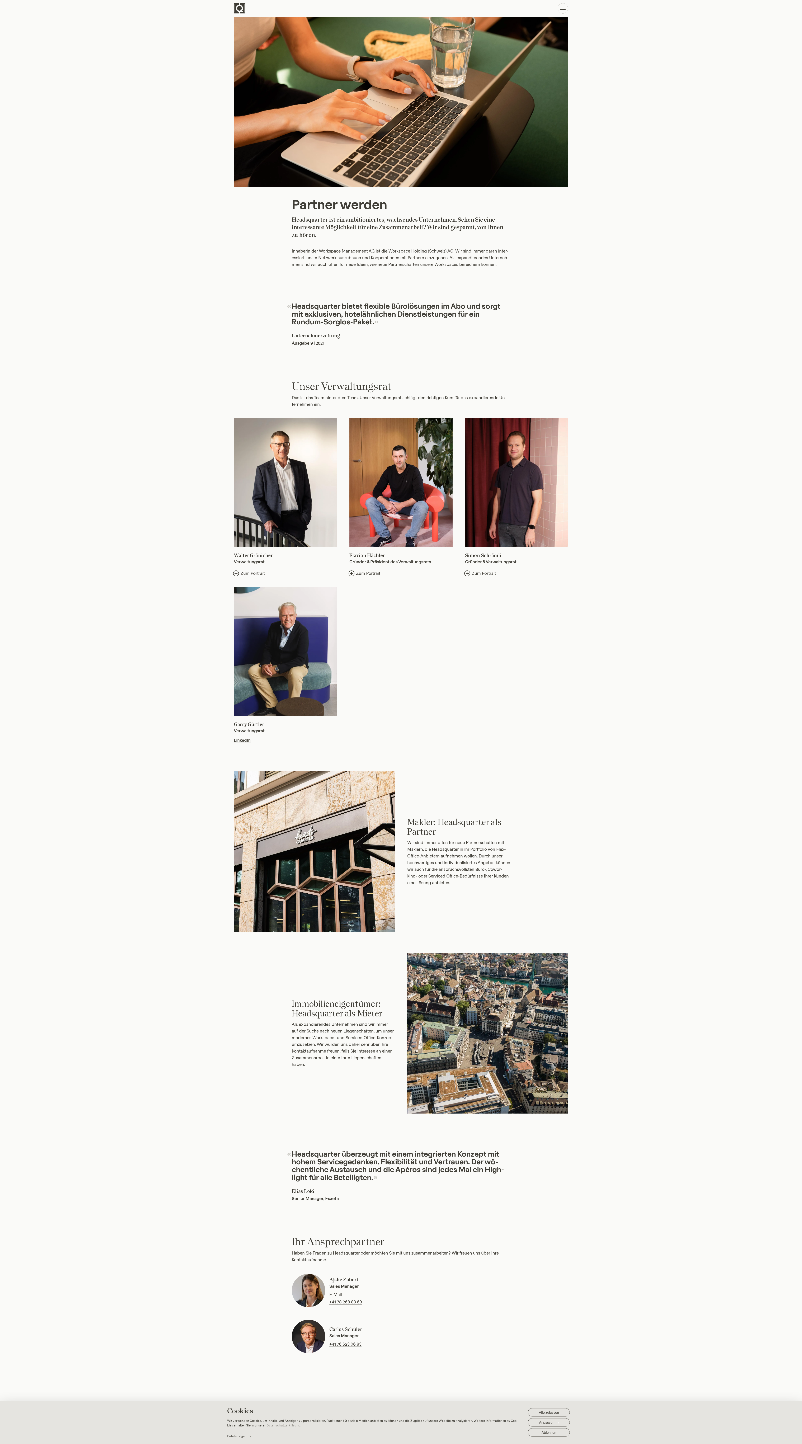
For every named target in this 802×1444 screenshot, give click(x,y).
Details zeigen (236, 1436)
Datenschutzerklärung (283, 1425)
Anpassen (546, 1422)
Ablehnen (549, 1432)
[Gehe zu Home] (239, 8)
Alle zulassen (549, 1412)
